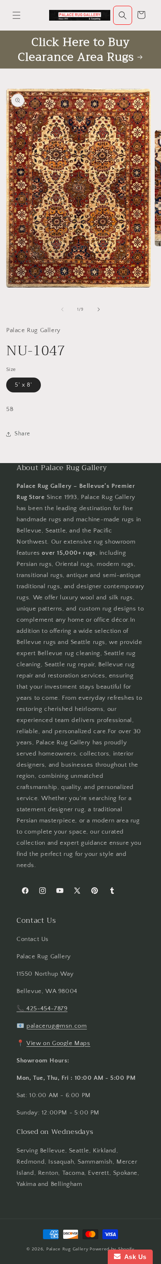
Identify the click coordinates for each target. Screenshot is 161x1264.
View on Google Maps (58, 1043)
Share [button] (22, 433)
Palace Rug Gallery (67, 1249)
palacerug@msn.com (56, 1025)
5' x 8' (23, 385)
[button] (16, 15)
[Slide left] (62, 309)
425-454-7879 (46, 1008)
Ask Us (134, 1256)
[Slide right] (99, 309)
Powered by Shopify (112, 1249)
